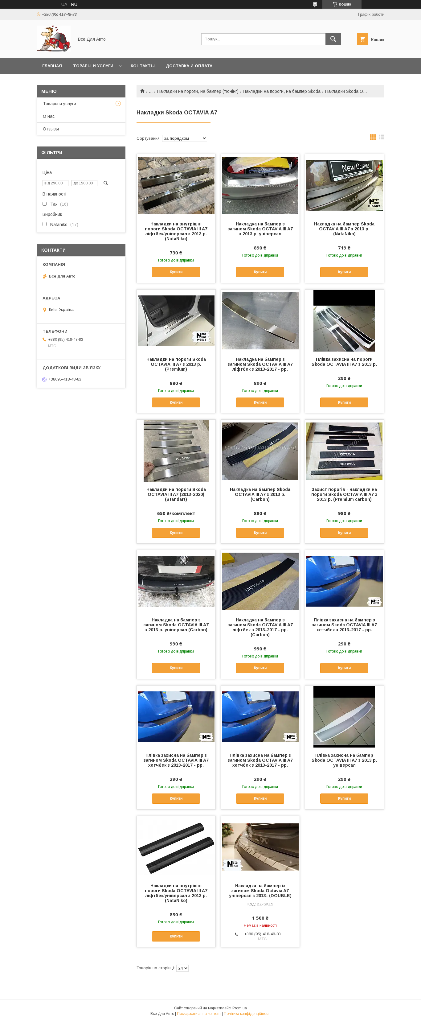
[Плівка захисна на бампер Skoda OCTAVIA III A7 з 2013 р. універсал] (344, 716)
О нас (49, 116)
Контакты (143, 66)
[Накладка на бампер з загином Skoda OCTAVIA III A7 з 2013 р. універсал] (260, 185)
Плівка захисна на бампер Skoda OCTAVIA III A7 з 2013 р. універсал (344, 760)
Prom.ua (239, 1008)
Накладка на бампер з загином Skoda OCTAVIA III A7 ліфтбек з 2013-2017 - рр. (260, 364)
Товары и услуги (93, 66)
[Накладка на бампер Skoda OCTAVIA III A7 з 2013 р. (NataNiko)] (344, 185)
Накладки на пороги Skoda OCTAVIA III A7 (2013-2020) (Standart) (176, 494)
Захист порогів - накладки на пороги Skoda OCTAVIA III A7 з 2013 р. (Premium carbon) (344, 494)
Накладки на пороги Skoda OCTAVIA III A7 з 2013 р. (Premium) (176, 364)
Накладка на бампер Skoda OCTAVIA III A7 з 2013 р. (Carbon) (260, 494)
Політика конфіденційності (247, 1014)
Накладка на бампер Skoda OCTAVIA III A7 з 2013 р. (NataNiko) (344, 228)
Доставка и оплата (189, 66)
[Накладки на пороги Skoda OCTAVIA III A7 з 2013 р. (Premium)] (176, 320)
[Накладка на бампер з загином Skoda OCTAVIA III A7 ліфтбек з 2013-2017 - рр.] (260, 320)
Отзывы (51, 128)
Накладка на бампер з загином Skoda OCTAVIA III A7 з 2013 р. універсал (260, 228)
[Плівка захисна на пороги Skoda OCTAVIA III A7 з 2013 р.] (344, 320)
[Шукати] (333, 39)
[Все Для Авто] (54, 49)
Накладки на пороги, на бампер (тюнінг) (198, 91)
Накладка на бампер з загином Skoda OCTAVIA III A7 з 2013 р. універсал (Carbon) (176, 624)
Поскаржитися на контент (199, 1014)
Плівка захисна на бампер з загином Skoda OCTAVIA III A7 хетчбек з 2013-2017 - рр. (344, 624)
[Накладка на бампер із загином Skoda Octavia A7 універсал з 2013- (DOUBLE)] (260, 847)
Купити (176, 272)
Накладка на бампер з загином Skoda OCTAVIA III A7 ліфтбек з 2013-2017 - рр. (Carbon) (260, 627)
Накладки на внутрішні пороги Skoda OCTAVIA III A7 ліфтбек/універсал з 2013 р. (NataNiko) (176, 231)
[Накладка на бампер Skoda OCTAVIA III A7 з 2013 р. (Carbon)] (260, 450)
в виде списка (381, 138)
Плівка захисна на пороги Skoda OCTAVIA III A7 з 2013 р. (344, 362)
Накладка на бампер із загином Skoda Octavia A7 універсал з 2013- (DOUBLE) (260, 890)
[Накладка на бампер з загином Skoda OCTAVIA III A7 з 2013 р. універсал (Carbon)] (176, 581)
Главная (52, 66)
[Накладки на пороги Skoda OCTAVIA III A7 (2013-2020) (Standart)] (176, 450)
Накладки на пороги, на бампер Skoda (282, 91)
